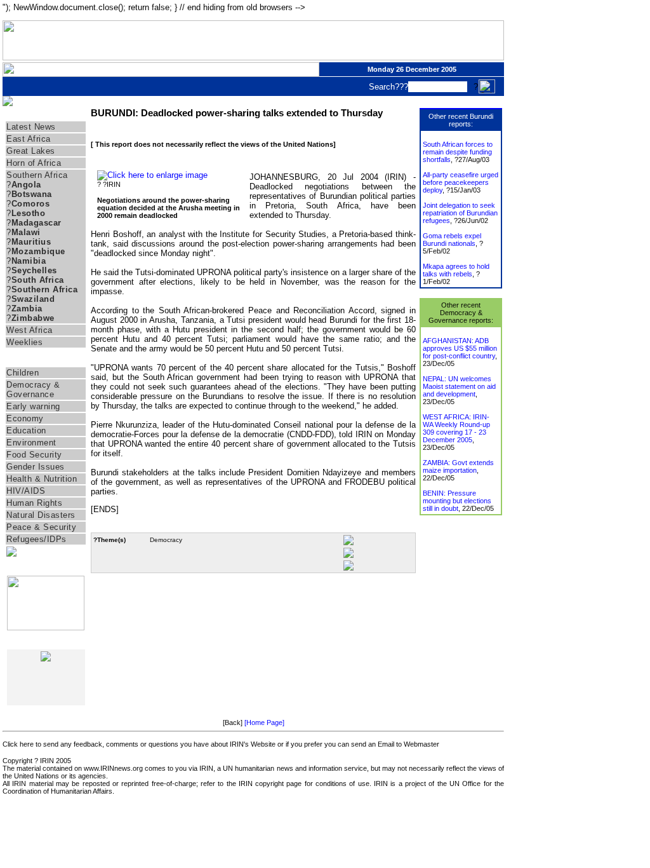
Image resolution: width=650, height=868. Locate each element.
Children (22, 372)
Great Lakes (30, 151)
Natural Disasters (41, 515)
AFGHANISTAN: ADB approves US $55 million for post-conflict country (460, 348)
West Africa (29, 330)
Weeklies (24, 342)
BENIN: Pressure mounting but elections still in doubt (457, 500)
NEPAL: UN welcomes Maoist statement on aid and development (459, 386)
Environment (31, 442)
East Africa (28, 139)
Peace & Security (41, 527)
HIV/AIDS (25, 491)
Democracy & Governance (33, 389)
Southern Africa (37, 175)
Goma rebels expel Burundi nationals (452, 239)
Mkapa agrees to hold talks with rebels (456, 270)
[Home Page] (264, 722)
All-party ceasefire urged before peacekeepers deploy (460, 182)
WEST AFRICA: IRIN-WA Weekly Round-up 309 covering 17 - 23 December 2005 (456, 428)
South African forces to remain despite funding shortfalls (458, 151)
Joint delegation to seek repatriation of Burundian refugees (460, 212)
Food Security (34, 454)
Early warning (33, 406)
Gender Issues (35, 466)
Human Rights (34, 503)
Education (26, 430)
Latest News (31, 127)
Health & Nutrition (41, 479)
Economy (25, 418)
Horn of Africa (33, 163)
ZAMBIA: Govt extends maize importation (458, 466)
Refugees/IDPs (36, 539)
